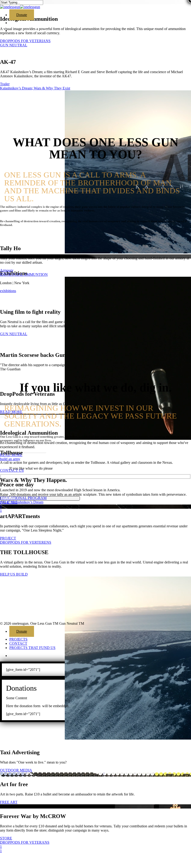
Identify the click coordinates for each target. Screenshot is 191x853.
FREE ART (8, 802)
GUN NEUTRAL (13, 45)
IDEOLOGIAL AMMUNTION (24, 274)
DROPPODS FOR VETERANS (24, 842)
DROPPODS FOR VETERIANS (25, 41)
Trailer (5, 84)
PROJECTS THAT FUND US (32, 648)
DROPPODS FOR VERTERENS (25, 542)
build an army (10, 459)
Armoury (7, 270)
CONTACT (18, 643)
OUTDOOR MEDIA (16, 770)
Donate (21, 631)
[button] (23, 449)
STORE (6, 838)
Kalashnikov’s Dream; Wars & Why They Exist (35, 88)
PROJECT (8, 538)
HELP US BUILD (14, 574)
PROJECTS (18, 639)
